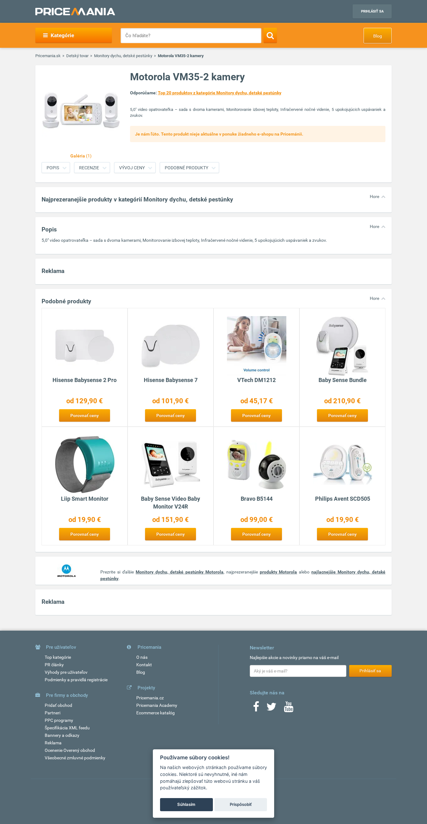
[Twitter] (271, 708)
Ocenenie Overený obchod (70, 750)
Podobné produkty (186, 167)
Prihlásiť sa (372, 11)
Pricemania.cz (150, 697)
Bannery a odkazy (62, 735)
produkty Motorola (278, 571)
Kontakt (144, 664)
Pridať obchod (58, 705)
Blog (377, 35)
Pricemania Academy (156, 705)
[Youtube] (288, 708)
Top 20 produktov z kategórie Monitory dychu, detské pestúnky (219, 92)
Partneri (52, 712)
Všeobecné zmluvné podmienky (75, 757)
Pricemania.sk (48, 55)
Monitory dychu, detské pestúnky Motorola (180, 571)
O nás (142, 657)
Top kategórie (58, 657)
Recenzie (89, 167)
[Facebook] (256, 708)
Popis (53, 167)
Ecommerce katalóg (155, 712)
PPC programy (59, 720)
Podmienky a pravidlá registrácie (76, 679)
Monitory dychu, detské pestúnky (123, 55)
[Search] (270, 35)
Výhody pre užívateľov (66, 672)
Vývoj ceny (132, 167)
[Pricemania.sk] (75, 11)
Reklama (53, 742)
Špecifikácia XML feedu (67, 727)
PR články (54, 664)
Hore (374, 196)
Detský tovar (77, 55)
